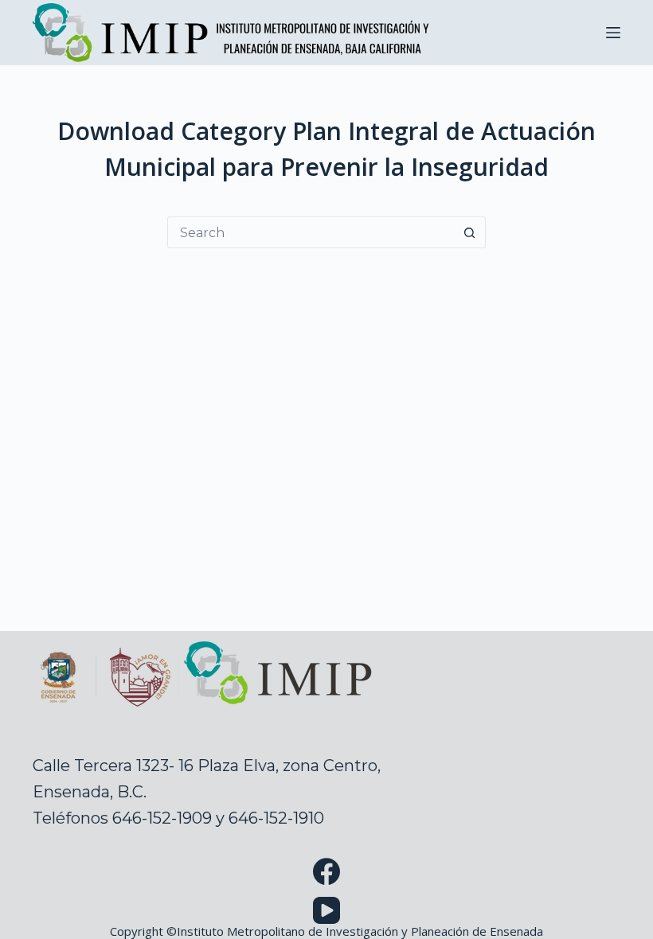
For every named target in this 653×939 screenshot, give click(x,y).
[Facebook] (326, 871)
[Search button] (470, 232)
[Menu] (613, 32)
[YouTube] (326, 910)
